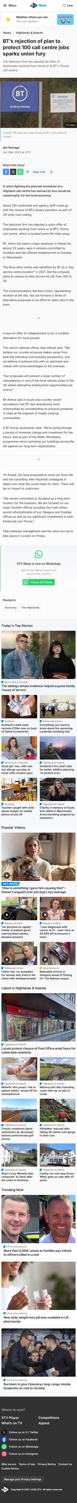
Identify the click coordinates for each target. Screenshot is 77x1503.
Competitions (48, 1418)
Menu (12, 5)
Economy (10, 607)
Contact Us (65, 1464)
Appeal (43, 1423)
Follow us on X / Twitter (23, 1432)
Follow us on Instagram (23, 1453)
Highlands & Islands (29, 32)
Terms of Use (27, 1464)
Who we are (8, 1464)
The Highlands (31, 607)
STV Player (10, 1418)
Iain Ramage (11, 147)
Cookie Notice (10, 1468)
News (7, 32)
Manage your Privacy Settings (22, 1479)
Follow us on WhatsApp (23, 1446)
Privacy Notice (47, 1464)
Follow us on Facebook (23, 1439)
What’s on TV (11, 1423)
